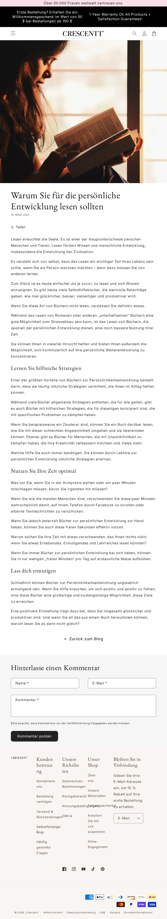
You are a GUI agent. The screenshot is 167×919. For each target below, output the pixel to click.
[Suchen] (135, 33)
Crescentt (32, 912)
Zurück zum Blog (86, 639)
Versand (115, 912)
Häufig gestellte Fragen (44, 847)
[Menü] (13, 33)
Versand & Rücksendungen (49, 814)
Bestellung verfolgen (45, 798)
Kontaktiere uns (46, 783)
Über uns (92, 777)
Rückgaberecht (74, 796)
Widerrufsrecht (53, 912)
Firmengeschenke (102, 805)
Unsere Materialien (97, 793)
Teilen (20, 227)
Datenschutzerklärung (81, 912)
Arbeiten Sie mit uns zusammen (96, 824)
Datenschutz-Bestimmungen (74, 783)
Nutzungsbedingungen (80, 806)
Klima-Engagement (98, 844)
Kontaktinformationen (138, 912)
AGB (102, 912)
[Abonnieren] (138, 818)
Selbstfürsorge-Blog (49, 829)
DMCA (67, 816)
